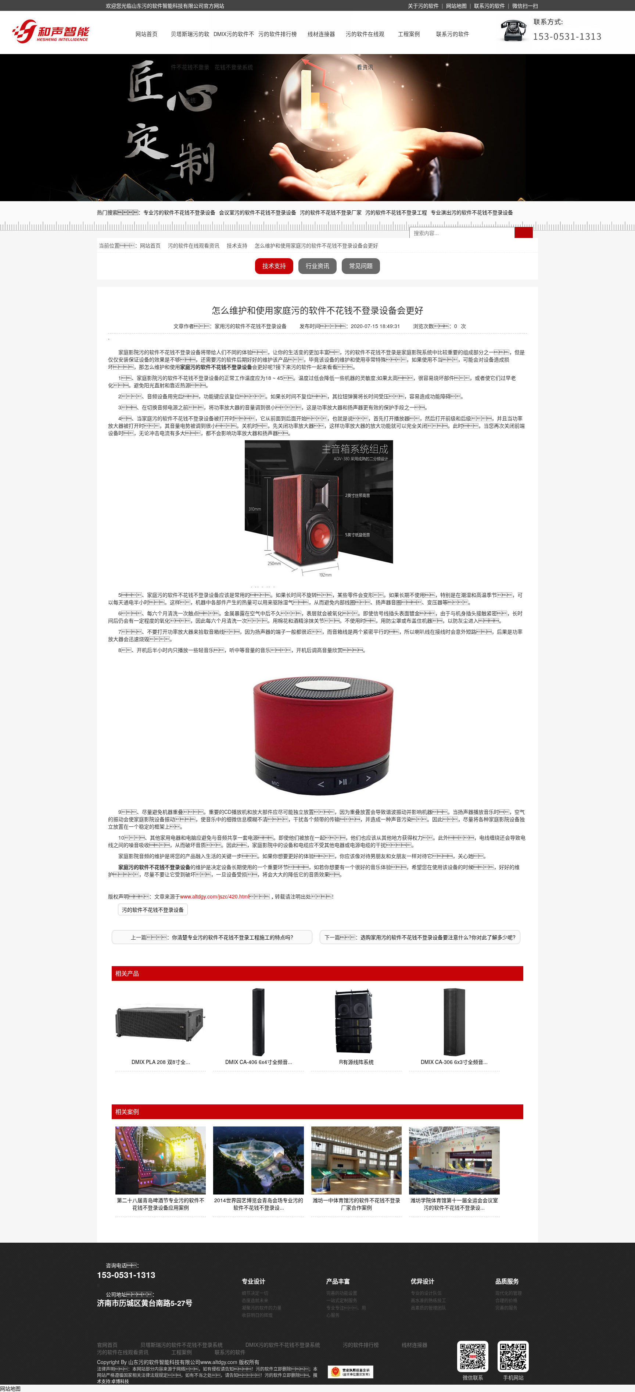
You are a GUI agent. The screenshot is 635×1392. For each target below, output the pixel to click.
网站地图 (456, 5)
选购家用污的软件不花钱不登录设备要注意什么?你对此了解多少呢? (438, 937)
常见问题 (361, 265)
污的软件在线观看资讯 (365, 40)
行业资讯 (317, 265)
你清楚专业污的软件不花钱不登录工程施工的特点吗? (232, 937)
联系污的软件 (489, 5)
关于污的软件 (423, 5)
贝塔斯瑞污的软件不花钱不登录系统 (190, 40)
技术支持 (237, 245)
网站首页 (147, 34)
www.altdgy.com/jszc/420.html (214, 896)
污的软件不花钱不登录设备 (153, 909)
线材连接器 (321, 34)
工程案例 (409, 34)
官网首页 (107, 1344)
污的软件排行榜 (277, 34)
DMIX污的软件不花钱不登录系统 (234, 40)
